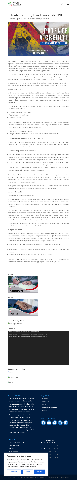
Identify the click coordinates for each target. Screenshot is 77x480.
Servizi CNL (46, 402)
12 (47, 451)
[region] (26, 464)
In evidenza (31, 19)
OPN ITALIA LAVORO (16, 446)
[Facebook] (43, 422)
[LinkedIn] (65, 422)
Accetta (39, 472)
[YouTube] (49, 422)
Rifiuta (28, 472)
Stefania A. (13, 19)
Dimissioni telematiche (49, 408)
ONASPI (11, 449)
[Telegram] (54, 422)
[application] (38, 348)
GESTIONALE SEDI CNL (16, 443)
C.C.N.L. (44, 405)
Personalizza (14, 472)
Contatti (44, 411)
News (38, 19)
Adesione (45, 398)
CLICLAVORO (13, 452)
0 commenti (45, 19)
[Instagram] (60, 422)
